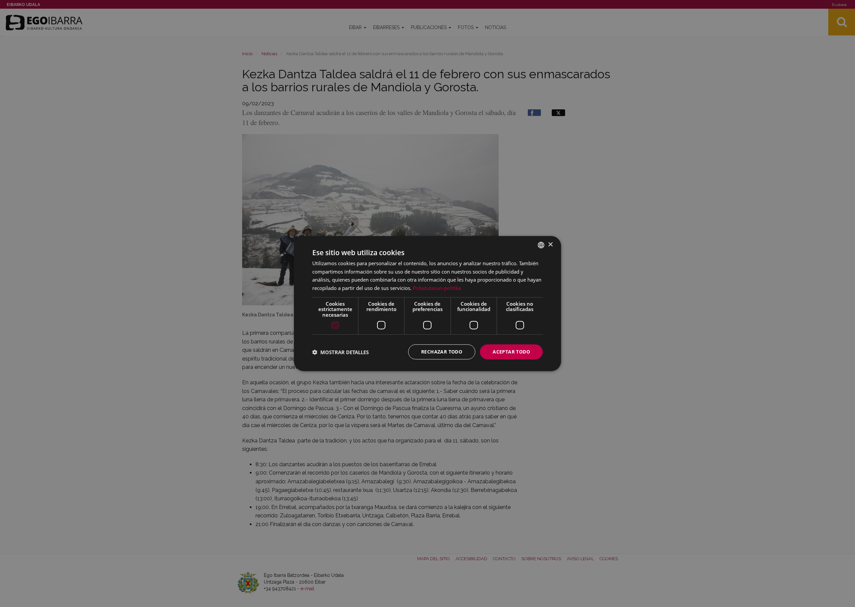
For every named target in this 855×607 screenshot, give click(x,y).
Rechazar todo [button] (441, 351)
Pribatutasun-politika (437, 288)
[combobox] (541, 244)
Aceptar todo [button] (511, 351)
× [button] (550, 244)
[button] (340, 352)
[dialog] (427, 303)
